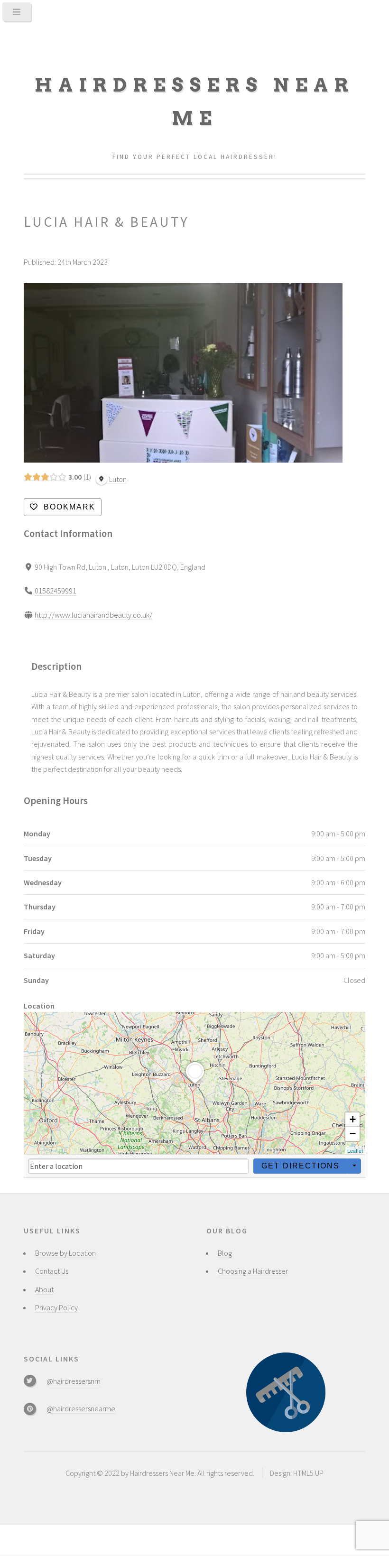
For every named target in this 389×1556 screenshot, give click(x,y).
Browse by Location (65, 1253)
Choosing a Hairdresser (253, 1271)
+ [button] (353, 1119)
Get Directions (300, 1166)
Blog (225, 1253)
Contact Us (51, 1271)
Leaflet (355, 1150)
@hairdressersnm (73, 1381)
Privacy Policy (56, 1307)
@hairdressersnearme (80, 1408)
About (44, 1289)
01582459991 (55, 590)
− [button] (353, 1133)
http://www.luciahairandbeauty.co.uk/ (93, 615)
